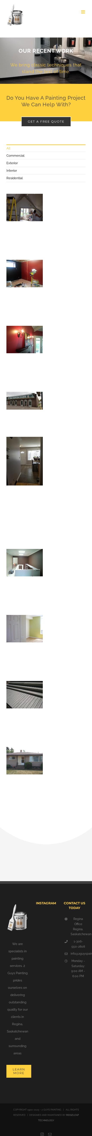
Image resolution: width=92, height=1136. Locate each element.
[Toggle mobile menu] (83, 12)
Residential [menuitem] (14, 178)
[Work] (46, 61)
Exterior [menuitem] (12, 163)
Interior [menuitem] (11, 171)
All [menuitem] (8, 148)
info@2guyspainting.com (78, 953)
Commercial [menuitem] (15, 156)
